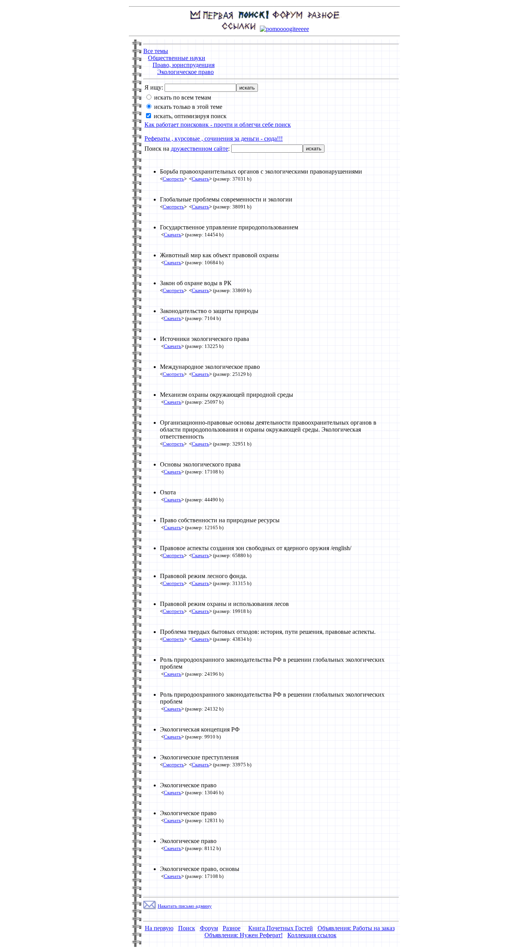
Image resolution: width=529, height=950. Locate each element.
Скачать (200, 179)
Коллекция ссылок (312, 935)
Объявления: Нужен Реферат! (243, 935)
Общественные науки (176, 58)
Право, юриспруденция (184, 65)
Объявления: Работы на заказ (356, 928)
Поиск (186, 928)
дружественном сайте (199, 148)
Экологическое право (185, 72)
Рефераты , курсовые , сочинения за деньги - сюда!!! (213, 138)
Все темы (155, 51)
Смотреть (173, 179)
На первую (159, 928)
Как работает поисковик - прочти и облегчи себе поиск (217, 124)
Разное (231, 928)
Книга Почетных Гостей (280, 928)
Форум (209, 928)
